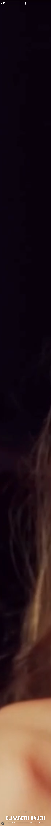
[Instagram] (4, 3)
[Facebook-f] (1, 3)
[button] (2, 823)
